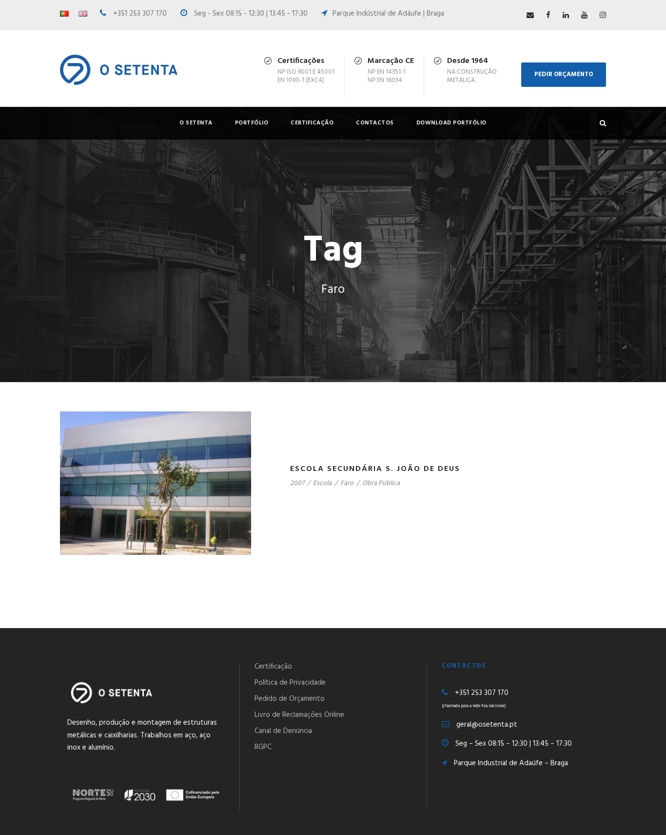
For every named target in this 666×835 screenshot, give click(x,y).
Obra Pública (381, 483)
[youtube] (584, 15)
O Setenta (196, 123)
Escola (322, 483)
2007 (297, 483)
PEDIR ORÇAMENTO (563, 74)
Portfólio (252, 123)
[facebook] (548, 15)
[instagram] (603, 15)
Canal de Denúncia (283, 731)
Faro (346, 483)
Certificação (312, 123)
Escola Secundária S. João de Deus (375, 469)
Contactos (375, 123)
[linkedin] (566, 15)
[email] (530, 15)
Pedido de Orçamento (290, 699)
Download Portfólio (451, 123)
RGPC (263, 747)
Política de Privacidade (290, 683)
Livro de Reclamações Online (299, 715)
